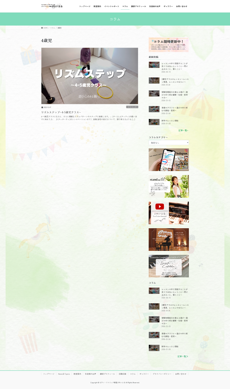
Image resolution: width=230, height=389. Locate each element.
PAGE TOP (222, 374)
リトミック (132, 107)
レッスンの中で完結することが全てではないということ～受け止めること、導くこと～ (175, 66)
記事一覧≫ (183, 356)
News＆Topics (64, 373)
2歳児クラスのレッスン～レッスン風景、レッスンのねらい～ (175, 80)
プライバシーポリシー (162, 373)
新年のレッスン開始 (170, 120)
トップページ (48, 373)
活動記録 (122, 373)
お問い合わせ (180, 373)
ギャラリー (144, 373)
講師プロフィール (107, 373)
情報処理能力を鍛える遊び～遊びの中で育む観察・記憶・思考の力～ (175, 95)
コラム (133, 373)
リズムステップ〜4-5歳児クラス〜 (61, 112)
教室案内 (77, 373)
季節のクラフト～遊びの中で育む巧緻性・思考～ (175, 109)
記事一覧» (183, 130)
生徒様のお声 (90, 373)
